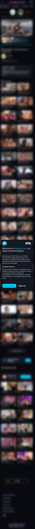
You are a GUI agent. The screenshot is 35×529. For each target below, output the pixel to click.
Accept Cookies (9, 286)
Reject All (22, 286)
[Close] (30, 518)
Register (17, 524)
